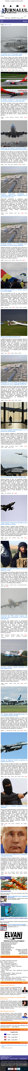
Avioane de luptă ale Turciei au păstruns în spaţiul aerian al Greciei (14, 760)
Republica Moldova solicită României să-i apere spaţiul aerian (14, 667)
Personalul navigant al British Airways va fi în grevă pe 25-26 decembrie (14, 430)
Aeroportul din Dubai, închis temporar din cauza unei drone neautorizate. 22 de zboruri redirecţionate (14, 617)
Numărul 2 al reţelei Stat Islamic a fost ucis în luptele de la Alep (14, 569)
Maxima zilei (23, 1022)
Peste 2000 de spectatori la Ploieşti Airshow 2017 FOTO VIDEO (14, 290)
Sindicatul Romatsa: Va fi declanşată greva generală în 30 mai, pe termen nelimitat (14, 244)
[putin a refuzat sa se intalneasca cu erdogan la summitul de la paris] (14, 853)
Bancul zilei (23, 956)
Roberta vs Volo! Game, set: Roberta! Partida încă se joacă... (13, 998)
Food (3, 878)
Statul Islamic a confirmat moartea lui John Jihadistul (14, 806)
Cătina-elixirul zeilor (5, 891)
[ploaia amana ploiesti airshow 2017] (14, 335)
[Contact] (17, 6)
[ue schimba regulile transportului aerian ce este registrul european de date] (14, 712)
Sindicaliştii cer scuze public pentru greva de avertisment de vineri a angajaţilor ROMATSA (14, 383)
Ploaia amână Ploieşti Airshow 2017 (11, 337)
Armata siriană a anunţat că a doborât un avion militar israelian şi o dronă (14, 523)
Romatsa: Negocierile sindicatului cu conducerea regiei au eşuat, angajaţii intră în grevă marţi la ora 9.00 (14, 195)
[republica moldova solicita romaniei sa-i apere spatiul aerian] (14, 665)
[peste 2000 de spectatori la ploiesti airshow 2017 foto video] (14, 288)
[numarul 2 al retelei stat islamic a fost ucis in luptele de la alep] (14, 567)
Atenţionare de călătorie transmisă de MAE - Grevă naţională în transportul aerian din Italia (14, 148)
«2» (8, 24)
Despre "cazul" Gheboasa (7, 985)
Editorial (24, 982)
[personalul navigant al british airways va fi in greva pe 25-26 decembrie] (14, 428)
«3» (10, 24)
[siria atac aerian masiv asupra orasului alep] (14, 475)
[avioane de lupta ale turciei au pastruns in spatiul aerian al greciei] (14, 758)
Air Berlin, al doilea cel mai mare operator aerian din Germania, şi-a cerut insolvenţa (14, 100)
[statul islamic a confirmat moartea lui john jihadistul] (14, 804)
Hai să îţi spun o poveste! (7, 1011)
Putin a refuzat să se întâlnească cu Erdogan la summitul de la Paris (14, 855)
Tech (2, 905)
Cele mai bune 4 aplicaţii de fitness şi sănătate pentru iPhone (14, 918)
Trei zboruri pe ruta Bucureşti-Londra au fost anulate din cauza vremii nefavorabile (14, 54)
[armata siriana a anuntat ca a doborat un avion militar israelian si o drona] (14, 521)
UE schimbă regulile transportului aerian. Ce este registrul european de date (14, 714)
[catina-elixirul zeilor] (14, 890)
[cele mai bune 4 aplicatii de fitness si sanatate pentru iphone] (14, 916)
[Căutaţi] (25, 16)
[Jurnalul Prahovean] (4, 6)
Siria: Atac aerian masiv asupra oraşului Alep (13, 477)
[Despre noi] (10, 6)
